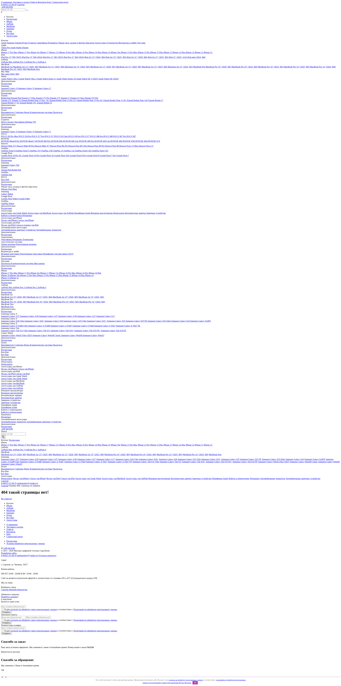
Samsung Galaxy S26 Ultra (13, 321)
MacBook (10, 26)
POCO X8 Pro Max (10, 136)
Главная (4, 486)
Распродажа (11, 19)
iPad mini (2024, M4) (196, 57)
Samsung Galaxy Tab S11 (39, 330)
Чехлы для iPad (8, 225)
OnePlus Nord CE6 (83, 151)
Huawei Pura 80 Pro (96, 146)
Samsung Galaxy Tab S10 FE (113, 330)
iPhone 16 (106, 52)
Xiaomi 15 (16, 100)
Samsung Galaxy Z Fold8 (39, 326)
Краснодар (22, 589)
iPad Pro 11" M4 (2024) (74, 57)
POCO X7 (49, 136)
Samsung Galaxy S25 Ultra (75, 321)
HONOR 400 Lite (102, 141)
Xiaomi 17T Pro (43, 98)
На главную (6, 499)
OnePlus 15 (58, 151)
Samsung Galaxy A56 (29, 316)
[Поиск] (3, 437)
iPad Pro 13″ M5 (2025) (11, 57)
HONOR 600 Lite (71, 141)
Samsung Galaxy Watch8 (72, 335)
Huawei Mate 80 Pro (26, 146)
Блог (49, 2)
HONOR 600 (57, 141)
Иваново (13, 589)
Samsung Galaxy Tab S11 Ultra (14, 330)
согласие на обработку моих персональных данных (33, 609)
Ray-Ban (10, 33)
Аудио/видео (112, 43)
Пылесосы (57, 112)
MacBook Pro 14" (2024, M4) (323, 67)
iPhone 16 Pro (82, 52)
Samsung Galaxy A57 (10, 316)
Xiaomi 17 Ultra (28, 98)
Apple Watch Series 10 (66, 79)
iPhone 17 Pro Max (9, 52)
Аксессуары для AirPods (63, 213)
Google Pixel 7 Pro (108, 155)
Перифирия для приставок (55, 254)
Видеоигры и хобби (127, 43)
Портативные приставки (31, 254)
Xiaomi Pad (16, 98)
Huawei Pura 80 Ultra (77, 146)
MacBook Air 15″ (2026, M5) (129, 67)
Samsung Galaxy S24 (180, 321)
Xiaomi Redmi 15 (44, 103)
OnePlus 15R (47, 151)
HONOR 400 (116, 141)
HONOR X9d (129, 141)
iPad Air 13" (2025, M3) (116, 57)
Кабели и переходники (11, 215)
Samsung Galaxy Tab (10, 165)
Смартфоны (42, 43)
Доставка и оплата (21, 2)
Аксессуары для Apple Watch (14, 213)
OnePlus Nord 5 (22, 151)
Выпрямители (7, 112)
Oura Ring (12, 189)
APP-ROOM (9, 548)
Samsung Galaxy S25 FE (137, 321)
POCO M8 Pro (96, 136)
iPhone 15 (167, 52)
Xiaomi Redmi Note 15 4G (115, 100)
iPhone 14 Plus (179, 52)
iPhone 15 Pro (144, 52)
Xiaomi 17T (55, 98)
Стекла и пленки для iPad (26, 225)
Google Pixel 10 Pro (31, 155)
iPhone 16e (116, 52)
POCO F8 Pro (74, 136)
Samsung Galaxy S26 (54, 321)
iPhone (9, 21)
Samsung (10, 29)
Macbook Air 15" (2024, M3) (180, 67)
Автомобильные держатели (48, 230)
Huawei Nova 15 (146, 146)
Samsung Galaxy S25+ (97, 321)
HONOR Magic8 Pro (10, 141)
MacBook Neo (33, 69)
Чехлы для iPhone (9, 220)
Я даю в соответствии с (60, 609)
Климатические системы (41, 112)
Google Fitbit (24, 199)
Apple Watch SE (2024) (108, 79)
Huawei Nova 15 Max (129, 146)
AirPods (9, 24)
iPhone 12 (208, 52)
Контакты (42, 2)
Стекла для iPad (22, 374)
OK (195, 683)
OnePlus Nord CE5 (100, 151)
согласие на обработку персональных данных (186, 680)
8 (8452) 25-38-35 (9, 4)
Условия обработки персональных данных (25, 543)
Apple (4, 43)
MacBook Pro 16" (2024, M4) (245, 67)
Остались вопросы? (47, 555)
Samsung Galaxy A (9, 88)
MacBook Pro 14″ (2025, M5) (297, 67)
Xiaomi (18, 43)
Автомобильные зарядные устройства (18, 230)
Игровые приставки (10, 254)
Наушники (27, 215)
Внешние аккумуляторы (102, 213)
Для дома (141, 43)
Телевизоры (28, 239)
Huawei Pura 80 (112, 146)
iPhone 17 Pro (24, 52)
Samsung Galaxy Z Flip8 (83, 326)
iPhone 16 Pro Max (67, 52)
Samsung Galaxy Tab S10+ (62, 330)
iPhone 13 (199, 52)
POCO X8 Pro (25, 136)
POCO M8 (108, 136)
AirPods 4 (42, 62)
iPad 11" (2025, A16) (178, 57)
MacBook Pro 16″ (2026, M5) (219, 67)
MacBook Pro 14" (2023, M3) (14, 69)
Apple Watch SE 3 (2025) (87, 79)
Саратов (21, 4)
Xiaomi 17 (65, 98)
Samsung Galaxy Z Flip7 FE (128, 326)
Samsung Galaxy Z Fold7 (61, 326)
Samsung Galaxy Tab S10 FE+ (87, 330)
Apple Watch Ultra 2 (28, 79)
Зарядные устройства (156, 213)
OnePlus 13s (69, 151)
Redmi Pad (6, 98)
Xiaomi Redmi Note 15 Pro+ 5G (35, 100)
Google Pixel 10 (47, 155)
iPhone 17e (54, 52)
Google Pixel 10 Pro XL (11, 155)
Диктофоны (19, 122)
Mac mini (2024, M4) (10, 74)
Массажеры (39, 263)
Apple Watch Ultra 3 (10, 79)
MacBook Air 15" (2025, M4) (155, 67)
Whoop (4, 189)
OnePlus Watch (7, 203)
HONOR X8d (141, 141)
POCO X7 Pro (38, 136)
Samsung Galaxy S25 (116, 321)
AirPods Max (7, 62)
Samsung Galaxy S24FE (200, 321)
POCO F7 (85, 136)
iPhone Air (35, 52)
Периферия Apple (82, 213)
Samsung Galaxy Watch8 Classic (47, 335)
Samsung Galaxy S (26, 88)
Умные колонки (8, 244)
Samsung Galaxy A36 (67, 316)
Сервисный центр (60, 2)
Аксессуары (11, 36)
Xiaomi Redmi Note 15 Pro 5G (62, 100)
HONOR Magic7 (27, 141)
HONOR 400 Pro (86, 141)
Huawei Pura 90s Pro (59, 146)
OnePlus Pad (6, 175)
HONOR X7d (154, 141)
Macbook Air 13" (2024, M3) (77, 67)
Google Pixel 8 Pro (78, 155)
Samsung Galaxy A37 (48, 316)
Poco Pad (5, 179)
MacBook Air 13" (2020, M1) (103, 67)
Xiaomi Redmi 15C (28, 103)
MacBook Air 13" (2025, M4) (52, 67)
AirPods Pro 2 (31, 62)
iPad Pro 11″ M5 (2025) (53, 57)
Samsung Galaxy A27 (86, 316)
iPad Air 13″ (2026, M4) (95, 57)
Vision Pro (5, 47)
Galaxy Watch (7, 194)
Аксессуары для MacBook (40, 213)
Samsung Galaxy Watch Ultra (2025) (17, 335)
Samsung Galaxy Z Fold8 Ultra (14, 326)
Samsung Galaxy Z (42, 88)
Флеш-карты (119, 213)
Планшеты (53, 43)
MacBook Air (7, 67)
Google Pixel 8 (93, 155)
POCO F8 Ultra (61, 136)
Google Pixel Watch (10, 199)
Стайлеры (19, 112)
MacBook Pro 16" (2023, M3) (271, 67)
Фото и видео (7, 122)
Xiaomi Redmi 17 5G (10, 103)
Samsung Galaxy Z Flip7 (105, 326)
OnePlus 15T (35, 151)
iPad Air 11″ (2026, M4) (137, 57)
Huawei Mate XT (9, 146)
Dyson (9, 31)
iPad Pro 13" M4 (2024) (32, 57)
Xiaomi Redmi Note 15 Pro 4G (89, 100)
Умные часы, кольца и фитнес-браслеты (76, 43)
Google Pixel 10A (62, 155)
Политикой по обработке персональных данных (95, 609)
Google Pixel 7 (122, 155)
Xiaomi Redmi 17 (155, 100)
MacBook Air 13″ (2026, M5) (26, 67)
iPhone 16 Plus (95, 52)
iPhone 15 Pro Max (129, 52)
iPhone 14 (190, 52)
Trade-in (34, 2)
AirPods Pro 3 (19, 62)
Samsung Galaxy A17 (105, 316)
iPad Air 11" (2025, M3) (158, 57)
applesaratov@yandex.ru (27, 483)
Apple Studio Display (19, 47)
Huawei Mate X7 (42, 146)
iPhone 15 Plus (156, 52)
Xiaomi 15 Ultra (77, 98)
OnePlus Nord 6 (8, 151)
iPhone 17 (44, 52)
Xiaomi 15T (6, 100)
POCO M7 (131, 136)
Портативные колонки (26, 244)
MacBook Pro (199, 67)
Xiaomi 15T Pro (91, 98)
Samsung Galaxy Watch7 (93, 335)
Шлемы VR (30, 122)
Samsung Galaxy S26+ (35, 321)
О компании (7, 2)
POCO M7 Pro (120, 136)
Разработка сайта (9, 553)
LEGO (70, 254)
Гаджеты (32, 43)
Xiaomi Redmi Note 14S (137, 100)
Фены (27, 112)
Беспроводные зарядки (135, 213)
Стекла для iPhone (25, 220)
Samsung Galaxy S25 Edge (159, 321)
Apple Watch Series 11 (46, 79)
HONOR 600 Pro (43, 141)
